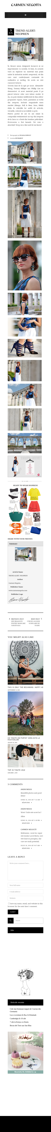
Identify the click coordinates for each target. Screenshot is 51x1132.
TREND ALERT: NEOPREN (25, 32)
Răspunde (26, 802)
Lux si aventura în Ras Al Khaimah (23, 1015)
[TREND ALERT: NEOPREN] (25, 49)
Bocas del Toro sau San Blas (20, 1026)
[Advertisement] (25, 950)
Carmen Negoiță (29, 829)
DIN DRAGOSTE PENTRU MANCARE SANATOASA (18, 623)
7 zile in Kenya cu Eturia (19, 1022)
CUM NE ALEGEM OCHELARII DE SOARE (33, 623)
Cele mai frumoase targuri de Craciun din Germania (25, 1010)
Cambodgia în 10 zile (18, 1019)
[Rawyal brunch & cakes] (25, 1073)
